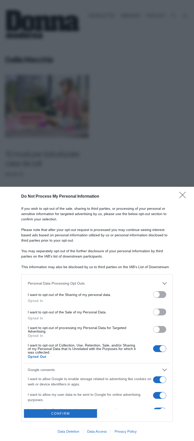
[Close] (184, 196)
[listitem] (97, 283)
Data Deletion (68, 431)
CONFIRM (60, 413)
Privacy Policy (126, 431)
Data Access (97, 431)
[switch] (159, 294)
